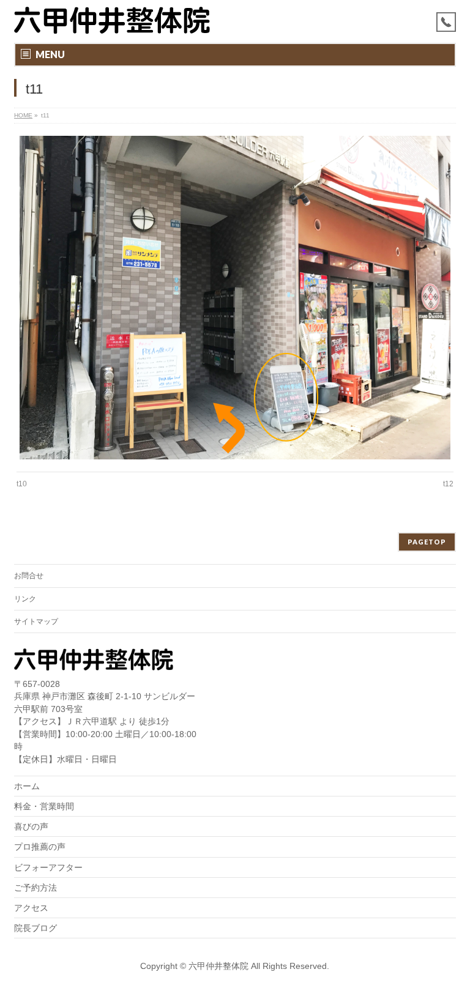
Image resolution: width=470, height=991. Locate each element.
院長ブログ (35, 928)
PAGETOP (427, 542)
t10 (22, 484)
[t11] (235, 297)
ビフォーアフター (48, 867)
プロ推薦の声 (39, 847)
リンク (25, 599)
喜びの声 (31, 826)
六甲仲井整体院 (218, 966)
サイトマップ (36, 621)
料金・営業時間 (44, 806)
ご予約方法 (35, 888)
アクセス (31, 908)
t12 (448, 484)
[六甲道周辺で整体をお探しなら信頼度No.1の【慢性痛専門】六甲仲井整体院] (112, 20)
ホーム (27, 786)
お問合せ (28, 575)
